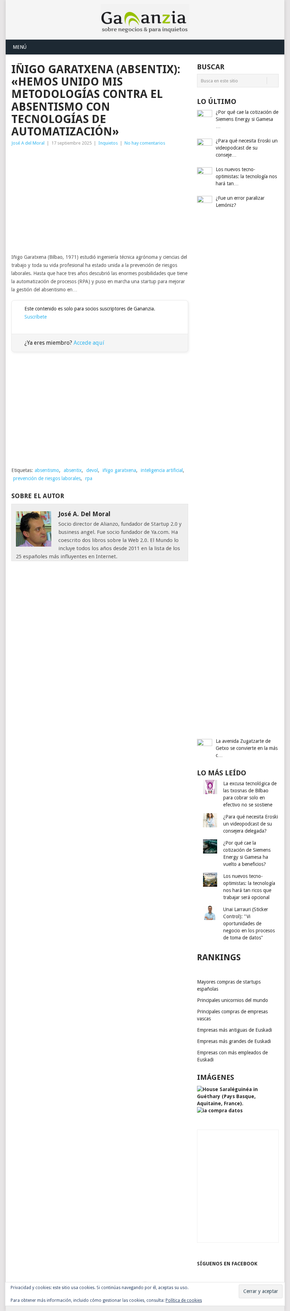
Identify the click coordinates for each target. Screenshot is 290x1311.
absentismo (47, 470)
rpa (88, 478)
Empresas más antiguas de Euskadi (234, 1030)
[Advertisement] (99, 200)
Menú (20, 47)
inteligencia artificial (162, 470)
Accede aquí (89, 342)
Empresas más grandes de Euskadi (234, 1041)
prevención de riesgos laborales (47, 478)
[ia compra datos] (220, 1110)
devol (92, 470)
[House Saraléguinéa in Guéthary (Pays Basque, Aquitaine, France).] (238, 1103)
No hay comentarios (144, 143)
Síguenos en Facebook (227, 1263)
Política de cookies (184, 1300)
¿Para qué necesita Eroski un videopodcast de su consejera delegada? (250, 824)
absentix (73, 470)
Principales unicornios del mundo (232, 1000)
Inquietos (108, 143)
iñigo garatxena (119, 470)
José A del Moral (28, 143)
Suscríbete (35, 317)
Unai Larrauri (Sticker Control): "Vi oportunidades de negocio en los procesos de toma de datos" (249, 923)
